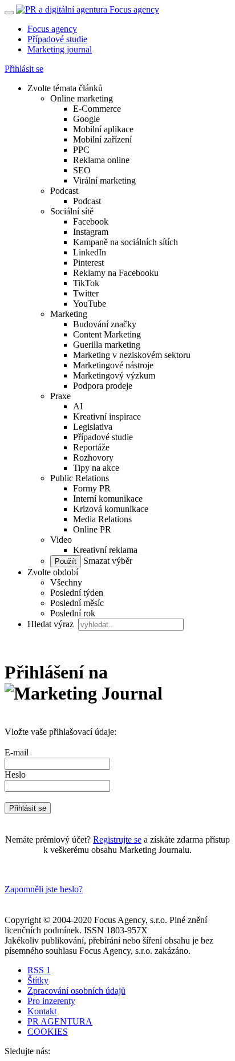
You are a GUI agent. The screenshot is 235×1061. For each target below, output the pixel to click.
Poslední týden (76, 592)
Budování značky (104, 324)
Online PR (92, 529)
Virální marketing (104, 180)
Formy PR (92, 488)
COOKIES (47, 1031)
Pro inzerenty (51, 1001)
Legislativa (92, 427)
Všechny (66, 582)
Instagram (90, 232)
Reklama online (101, 160)
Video (61, 539)
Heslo (15, 774)
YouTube (89, 303)
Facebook (90, 221)
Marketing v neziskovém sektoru (132, 355)
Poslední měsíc (77, 603)
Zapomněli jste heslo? (44, 889)
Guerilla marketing (106, 344)
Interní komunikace (108, 498)
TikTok (86, 283)
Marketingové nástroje (113, 365)
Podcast (64, 191)
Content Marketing (107, 334)
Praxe (60, 396)
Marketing (68, 314)
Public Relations (79, 478)
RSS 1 (39, 970)
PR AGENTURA (59, 1021)
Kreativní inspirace (107, 416)
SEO (82, 170)
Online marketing (81, 98)
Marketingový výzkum (114, 375)
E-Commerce (97, 108)
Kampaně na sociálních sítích (125, 242)
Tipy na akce (96, 468)
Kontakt (41, 1011)
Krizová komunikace (110, 509)
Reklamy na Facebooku (116, 273)
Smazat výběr (106, 561)
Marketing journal (59, 49)
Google (86, 119)
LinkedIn (89, 252)
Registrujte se (117, 839)
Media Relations (102, 519)
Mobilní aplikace (103, 129)
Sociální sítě (72, 211)
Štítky (37, 980)
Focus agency (52, 29)
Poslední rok (72, 613)
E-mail (17, 752)
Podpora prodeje (102, 386)
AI (78, 406)
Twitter (86, 293)
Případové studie (57, 39)
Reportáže (91, 447)
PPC (81, 150)
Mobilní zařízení (102, 139)
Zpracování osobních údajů (76, 990)
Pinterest (88, 262)
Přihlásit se (24, 69)
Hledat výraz (51, 624)
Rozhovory (93, 457)
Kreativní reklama (105, 550)
